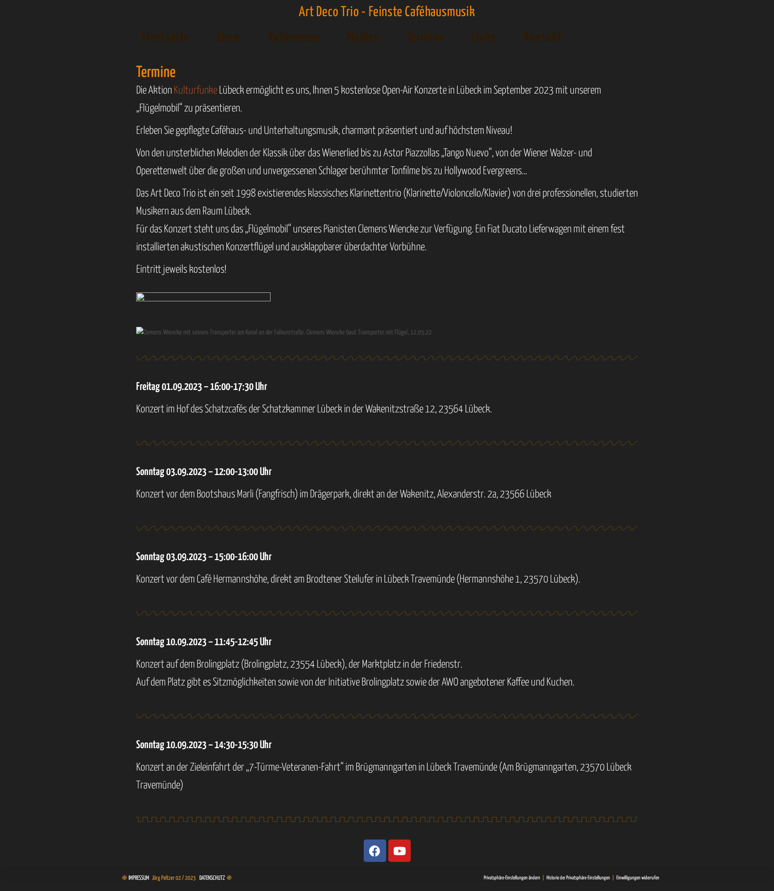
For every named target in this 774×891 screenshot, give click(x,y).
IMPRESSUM (139, 878)
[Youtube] (399, 851)
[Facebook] (375, 851)
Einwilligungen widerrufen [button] (637, 877)
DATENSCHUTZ (212, 878)
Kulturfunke (195, 91)
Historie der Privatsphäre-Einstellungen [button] (578, 877)
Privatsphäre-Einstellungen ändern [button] (512, 877)
